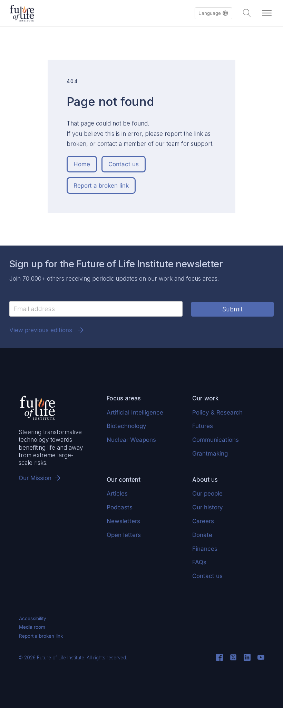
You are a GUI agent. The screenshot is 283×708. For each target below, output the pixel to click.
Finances (204, 548)
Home (82, 164)
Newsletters (123, 521)
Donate (202, 534)
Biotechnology (126, 425)
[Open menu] (267, 13)
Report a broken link (101, 185)
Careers (203, 521)
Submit (232, 309)
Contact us (123, 164)
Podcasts (120, 507)
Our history (207, 507)
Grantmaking (210, 453)
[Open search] (247, 13)
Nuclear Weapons (131, 439)
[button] (213, 13)
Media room (32, 627)
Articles (117, 493)
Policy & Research (217, 412)
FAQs (199, 562)
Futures (202, 425)
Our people (207, 493)
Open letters (124, 534)
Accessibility (32, 618)
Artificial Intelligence (135, 412)
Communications (215, 439)
